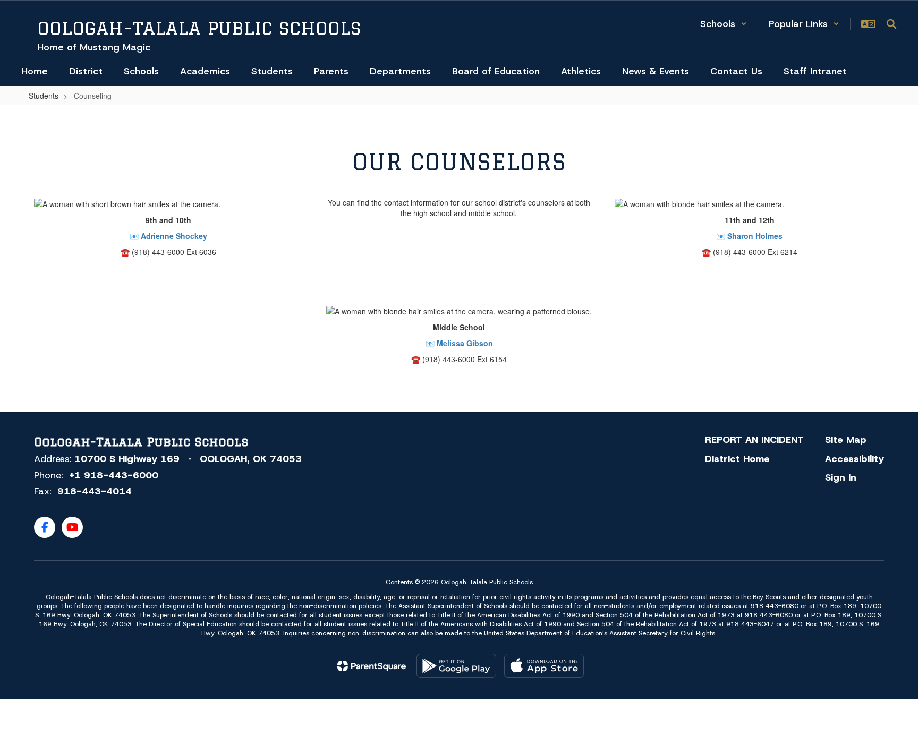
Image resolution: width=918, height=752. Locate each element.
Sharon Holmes (755, 235)
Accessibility (854, 458)
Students (43, 95)
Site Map (845, 439)
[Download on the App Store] (544, 666)
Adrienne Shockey (174, 235)
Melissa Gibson (465, 343)
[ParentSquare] (372, 666)
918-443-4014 (94, 491)
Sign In (840, 477)
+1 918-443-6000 (113, 475)
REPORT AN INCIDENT (754, 439)
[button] (723, 24)
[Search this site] (891, 24)
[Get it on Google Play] (456, 666)
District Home (737, 458)
